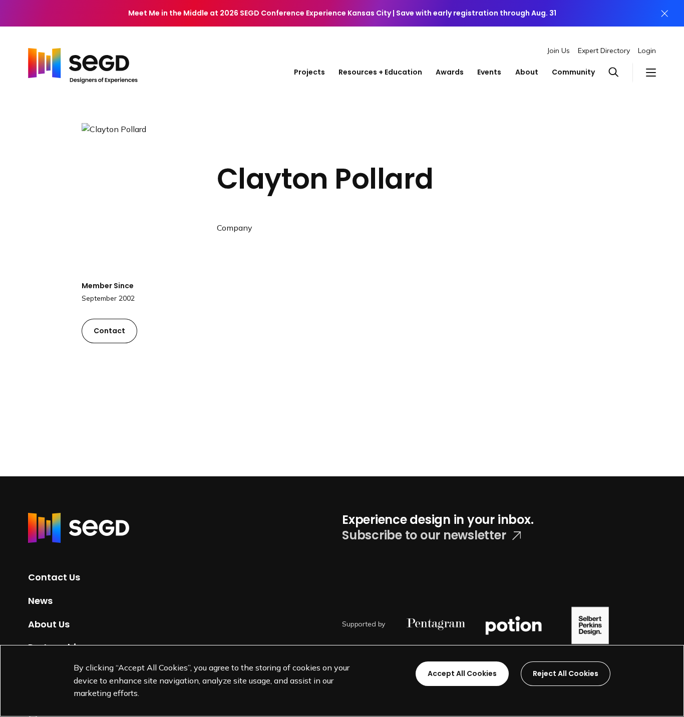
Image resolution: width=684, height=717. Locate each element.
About (526, 72)
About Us (49, 623)
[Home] (83, 63)
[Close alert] (664, 13)
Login (647, 50)
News (40, 600)
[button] (620, 72)
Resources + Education (380, 72)
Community (573, 72)
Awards (450, 72)
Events (489, 72)
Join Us (558, 50)
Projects (309, 72)
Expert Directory (604, 50)
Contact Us (54, 577)
